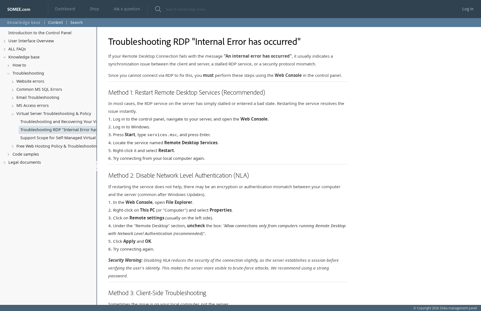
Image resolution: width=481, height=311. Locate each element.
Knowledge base (24, 57)
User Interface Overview (31, 40)
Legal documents (24, 162)
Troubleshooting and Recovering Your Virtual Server (67, 121)
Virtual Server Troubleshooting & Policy (53, 113)
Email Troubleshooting (37, 97)
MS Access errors (32, 105)
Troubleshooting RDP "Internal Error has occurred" (67, 129)
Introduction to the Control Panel (40, 32)
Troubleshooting (28, 73)
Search (76, 22)
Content (55, 22)
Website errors (30, 81)
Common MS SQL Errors (39, 89)
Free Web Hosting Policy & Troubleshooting (57, 146)
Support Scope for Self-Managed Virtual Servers (65, 137)
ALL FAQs (17, 49)
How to (19, 65)
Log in (468, 8)
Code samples (26, 154)
